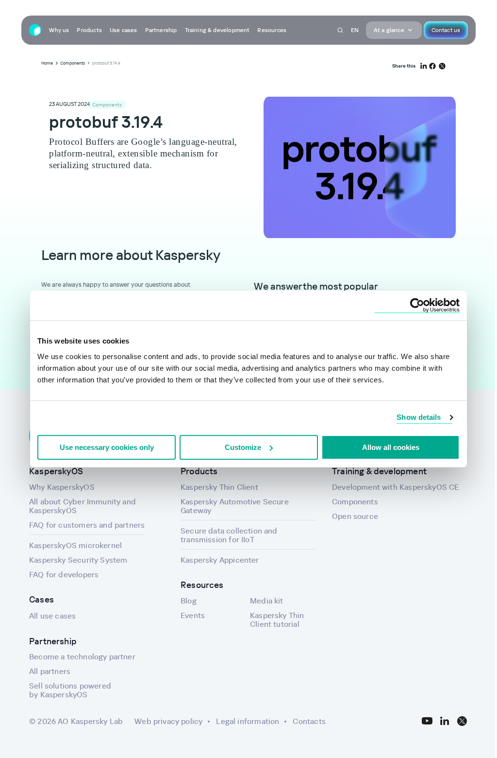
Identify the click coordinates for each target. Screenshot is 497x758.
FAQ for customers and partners (87, 524)
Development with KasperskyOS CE (395, 486)
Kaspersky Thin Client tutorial (277, 619)
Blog (189, 600)
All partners (49, 671)
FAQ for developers (64, 574)
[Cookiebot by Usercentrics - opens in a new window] (417, 305)
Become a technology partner (82, 656)
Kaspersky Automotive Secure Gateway (235, 506)
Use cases (123, 30)
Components (355, 501)
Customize (243, 447)
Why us (59, 30)
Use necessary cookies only (107, 447)
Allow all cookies (390, 447)
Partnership (161, 30)
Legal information (247, 721)
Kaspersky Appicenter (220, 559)
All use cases (52, 615)
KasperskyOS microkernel (75, 545)
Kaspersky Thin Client (219, 486)
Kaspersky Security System (78, 559)
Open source (355, 516)
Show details (419, 417)
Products (89, 30)
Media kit (266, 600)
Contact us (445, 30)
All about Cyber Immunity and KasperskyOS (82, 506)
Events (193, 615)
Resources (271, 30)
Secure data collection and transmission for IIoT (229, 535)
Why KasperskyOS (62, 486)
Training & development (217, 30)
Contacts (309, 721)
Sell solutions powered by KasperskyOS (70, 690)
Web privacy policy (168, 721)
